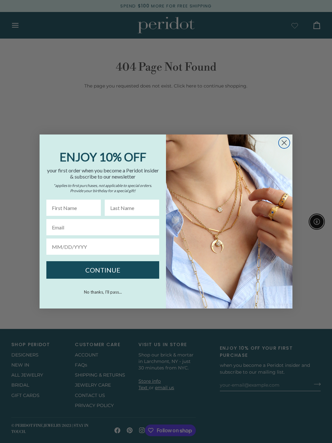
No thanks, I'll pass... (103, 292)
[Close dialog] (284, 142)
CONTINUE (102, 270)
